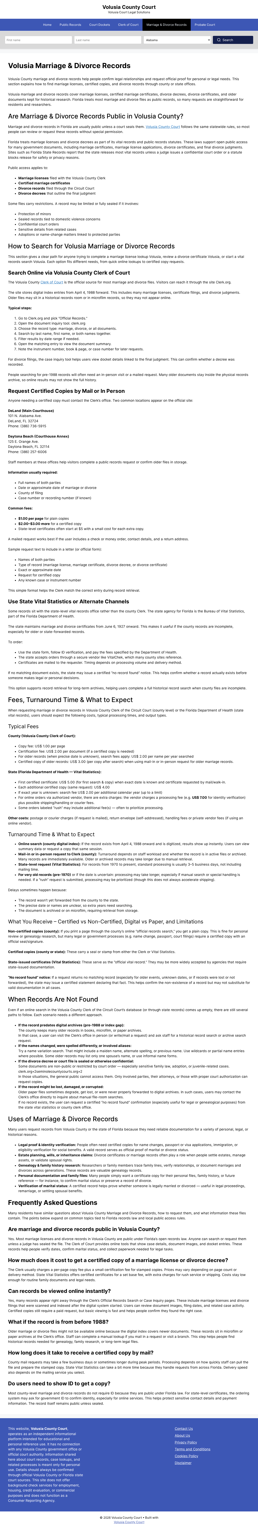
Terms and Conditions (192, 1449)
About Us (182, 1435)
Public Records (70, 25)
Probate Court (205, 25)
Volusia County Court (129, 7)
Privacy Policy (186, 1442)
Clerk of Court (128, 25)
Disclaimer (183, 1463)
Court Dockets (99, 25)
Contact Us (184, 1429)
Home (47, 25)
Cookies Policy (186, 1456)
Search (228, 40)
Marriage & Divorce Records (167, 25)
